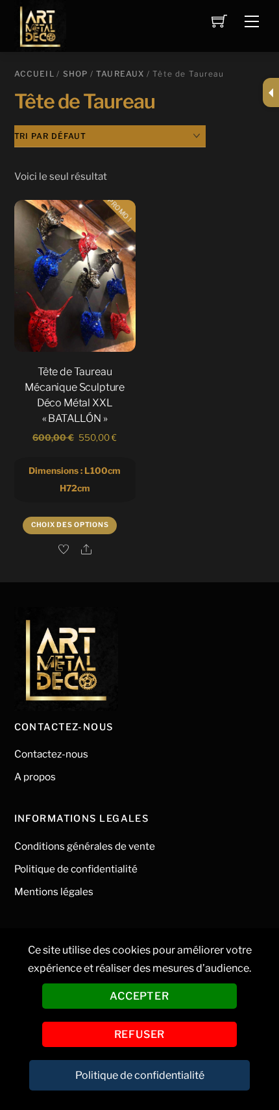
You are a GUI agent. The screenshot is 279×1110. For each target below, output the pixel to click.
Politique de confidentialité (76, 869)
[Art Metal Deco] (40, 24)
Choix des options (69, 525)
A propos (35, 777)
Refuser (139, 1034)
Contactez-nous (51, 754)
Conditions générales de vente (84, 846)
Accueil (34, 74)
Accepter (139, 996)
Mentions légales (53, 891)
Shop (75, 74)
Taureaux (120, 74)
